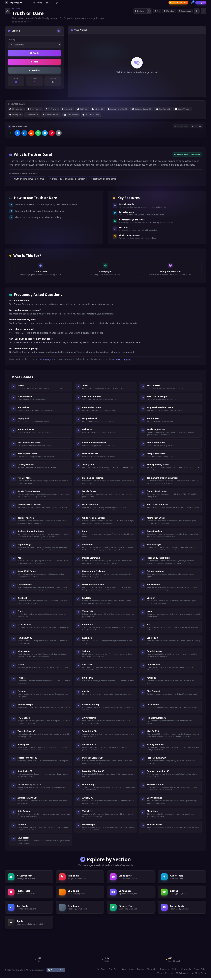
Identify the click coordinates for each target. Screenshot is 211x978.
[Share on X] (10, 133)
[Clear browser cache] (57, 2)
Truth (36, 53)
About (131, 969)
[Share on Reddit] (31, 133)
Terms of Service (165, 973)
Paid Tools (114, 969)
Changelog (152, 969)
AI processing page (121, 359)
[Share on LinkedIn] (24, 133)
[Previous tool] (197, 11)
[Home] (7, 11)
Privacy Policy (200, 969)
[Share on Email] (59, 133)
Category (11, 39)
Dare (35, 61)
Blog (51, 3)
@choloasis (183, 973)
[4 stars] (22, 21)
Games (17, 9)
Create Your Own (179, 2)
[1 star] (13, 21)
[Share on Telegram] (45, 133)
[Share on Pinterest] (52, 133)
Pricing (39, 3)
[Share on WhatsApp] (38, 133)
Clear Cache (200, 973)
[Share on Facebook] (17, 133)
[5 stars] (25, 21)
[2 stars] (16, 21)
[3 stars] (19, 21)
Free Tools (101, 969)
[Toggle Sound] (59, 31)
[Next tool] (203, 11)
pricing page (45, 359)
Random (36, 70)
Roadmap (164, 969)
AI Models (186, 969)
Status (175, 969)
